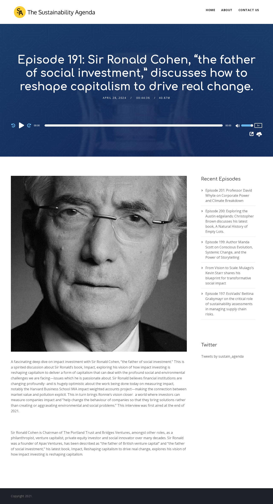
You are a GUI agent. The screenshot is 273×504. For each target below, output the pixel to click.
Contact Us (248, 10)
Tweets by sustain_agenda (222, 356)
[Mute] (238, 126)
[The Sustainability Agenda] (54, 12)
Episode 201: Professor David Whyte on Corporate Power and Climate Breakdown (228, 195)
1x (258, 125)
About (226, 10)
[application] (134, 125)
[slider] (247, 128)
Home (210, 10)
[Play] (21, 125)
